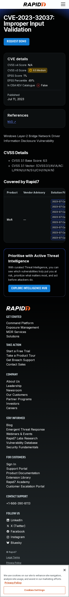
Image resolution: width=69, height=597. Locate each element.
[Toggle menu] (63, 4)
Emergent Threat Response (25, 429)
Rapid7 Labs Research (22, 438)
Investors (12, 403)
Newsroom (14, 390)
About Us (13, 381)
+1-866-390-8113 (18, 503)
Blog (9, 425)
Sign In (11, 464)
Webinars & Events (19, 434)
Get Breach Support (20, 360)
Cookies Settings (34, 590)
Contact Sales (16, 364)
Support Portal (16, 468)
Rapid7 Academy (18, 482)
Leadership (14, 386)
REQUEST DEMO (16, 41)
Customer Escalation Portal (25, 486)
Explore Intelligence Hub (29, 288)
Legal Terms (13, 557)
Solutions (12, 336)
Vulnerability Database (22, 443)
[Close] (65, 570)
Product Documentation (23, 473)
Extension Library (18, 477)
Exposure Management (22, 327)
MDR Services (16, 332)
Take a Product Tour (21, 355)
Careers (11, 408)
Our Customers (17, 395)
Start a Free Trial (18, 351)
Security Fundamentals (22, 447)
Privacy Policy (13, 562)
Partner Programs (19, 399)
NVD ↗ (12, 121)
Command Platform (19, 323)
